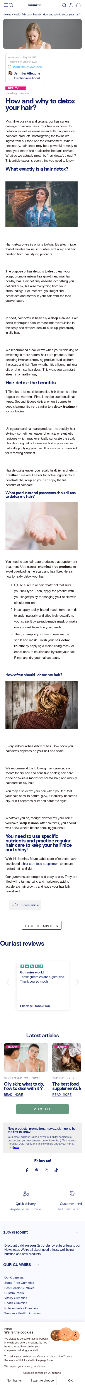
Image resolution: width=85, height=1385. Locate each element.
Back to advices (41, 926)
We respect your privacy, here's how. (25, 1366)
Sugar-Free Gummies (19, 1282)
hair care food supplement (40, 863)
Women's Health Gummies (22, 1313)
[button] (11, 5)
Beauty (37, 14)
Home (7, 14)
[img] (42, 966)
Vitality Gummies (15, 1298)
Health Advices (22, 14)
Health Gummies (15, 1303)
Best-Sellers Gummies (19, 1288)
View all (42, 1109)
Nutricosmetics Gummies (21, 1308)
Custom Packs (14, 1293)
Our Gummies (13, 1277)
